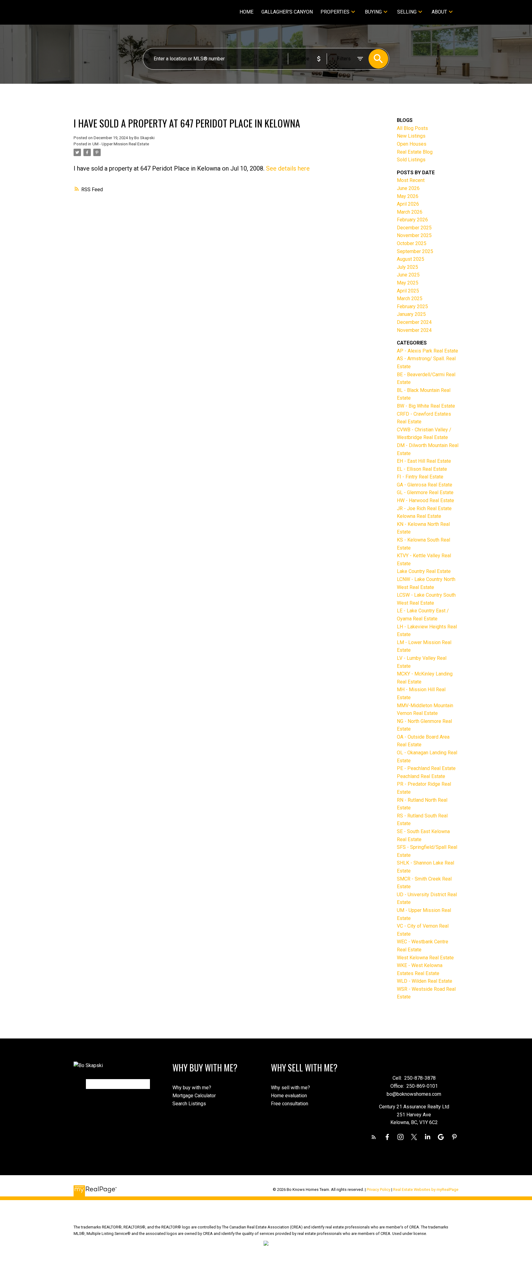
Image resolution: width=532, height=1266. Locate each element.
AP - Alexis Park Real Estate (427, 351)
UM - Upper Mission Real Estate (120, 144)
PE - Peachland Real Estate (426, 768)
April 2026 (408, 204)
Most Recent (411, 180)
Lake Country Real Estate (424, 571)
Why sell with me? (290, 1088)
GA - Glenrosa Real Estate (424, 485)
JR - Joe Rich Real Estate (424, 508)
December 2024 (414, 322)
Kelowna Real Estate (419, 516)
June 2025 (408, 275)
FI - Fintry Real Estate (420, 477)
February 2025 (412, 306)
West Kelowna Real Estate (425, 958)
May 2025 (407, 283)
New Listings (411, 136)
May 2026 (407, 196)
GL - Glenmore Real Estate (425, 492)
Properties (334, 12)
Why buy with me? (191, 1088)
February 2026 (412, 220)
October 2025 (411, 243)
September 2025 (415, 251)
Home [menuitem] (246, 12)
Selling (407, 12)
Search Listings (189, 1104)
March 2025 (409, 298)
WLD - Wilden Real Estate (424, 981)
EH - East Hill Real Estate (424, 461)
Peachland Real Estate (421, 776)
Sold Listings (411, 160)
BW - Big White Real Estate (426, 406)
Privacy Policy (378, 1189)
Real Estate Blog (415, 152)
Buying (373, 12)
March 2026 (409, 212)
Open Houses (411, 144)
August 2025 (410, 259)
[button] (374, 1137)
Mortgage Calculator (194, 1096)
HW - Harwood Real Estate (425, 500)
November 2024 (414, 330)
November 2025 (414, 235)
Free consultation (289, 1104)
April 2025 (408, 291)
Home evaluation (289, 1096)
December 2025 (414, 228)
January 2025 (411, 314)
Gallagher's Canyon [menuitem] (287, 12)
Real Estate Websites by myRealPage (425, 1189)
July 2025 (407, 267)
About (439, 12)
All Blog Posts (412, 128)
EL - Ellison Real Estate (422, 469)
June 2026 (408, 188)
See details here (288, 168)
